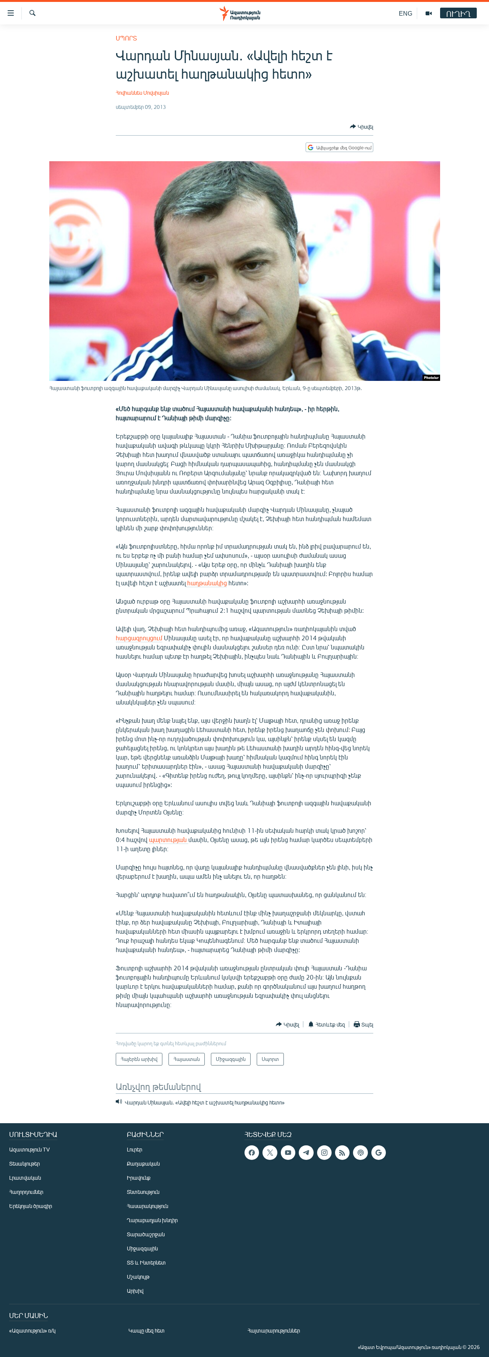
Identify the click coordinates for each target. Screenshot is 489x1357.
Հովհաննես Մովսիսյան (142, 92)
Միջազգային (142, 1248)
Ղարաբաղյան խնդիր (152, 1220)
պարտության (168, 839)
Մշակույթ (138, 1276)
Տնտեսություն (143, 1192)
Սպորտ (126, 38)
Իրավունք (139, 1177)
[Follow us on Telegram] (306, 1152)
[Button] (361, 126)
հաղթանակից (206, 582)
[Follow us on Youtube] (288, 1152)
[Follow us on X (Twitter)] (269, 1152)
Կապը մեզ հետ (146, 1330)
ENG (405, 13)
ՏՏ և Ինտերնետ (146, 1262)
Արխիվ (135, 1290)
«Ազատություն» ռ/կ (32, 1330)
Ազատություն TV (29, 1149)
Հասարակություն (147, 1206)
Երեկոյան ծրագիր (30, 1206)
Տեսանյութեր (24, 1163)
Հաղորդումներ (26, 1192)
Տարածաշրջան (146, 1234)
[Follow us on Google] (378, 1152)
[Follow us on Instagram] (324, 1152)
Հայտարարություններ (274, 1330)
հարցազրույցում (139, 637)
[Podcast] (360, 1152)
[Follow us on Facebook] (251, 1152)
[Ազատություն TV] (428, 13)
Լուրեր (134, 1149)
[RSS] (342, 1152)
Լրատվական (25, 1177)
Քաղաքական (143, 1163)
